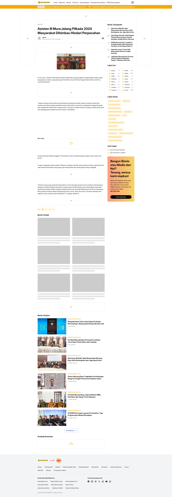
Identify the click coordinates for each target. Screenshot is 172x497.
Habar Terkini (69, 484)
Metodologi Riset (84, 467)
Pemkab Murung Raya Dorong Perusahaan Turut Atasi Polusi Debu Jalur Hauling (86, 7)
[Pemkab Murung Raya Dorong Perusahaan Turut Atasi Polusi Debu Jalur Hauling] (52, 345)
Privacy (126, 467)
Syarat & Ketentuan (116, 467)
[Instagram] (92, 481)
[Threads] (96, 481)
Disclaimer (104, 467)
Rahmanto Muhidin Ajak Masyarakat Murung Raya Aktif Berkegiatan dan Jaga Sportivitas (85, 359)
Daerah (68, 2)
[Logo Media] (43, 460)
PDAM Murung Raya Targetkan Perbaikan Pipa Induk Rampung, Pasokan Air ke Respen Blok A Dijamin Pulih (122, 44)
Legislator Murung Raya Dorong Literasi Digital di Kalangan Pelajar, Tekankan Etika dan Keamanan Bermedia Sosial (122, 58)
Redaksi (57, 467)
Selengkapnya (70, 430)
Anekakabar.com (43, 481)
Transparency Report (60, 470)
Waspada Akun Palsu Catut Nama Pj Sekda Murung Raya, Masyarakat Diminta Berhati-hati (86, 323)
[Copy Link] (53, 209)
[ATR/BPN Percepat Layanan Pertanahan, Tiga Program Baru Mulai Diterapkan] (52, 418)
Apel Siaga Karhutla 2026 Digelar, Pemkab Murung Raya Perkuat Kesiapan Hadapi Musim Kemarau (122, 37)
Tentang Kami (49, 467)
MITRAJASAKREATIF (47, 492)
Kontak (40, 467)
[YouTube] (106, 481)
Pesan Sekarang (121, 197)
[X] (46, 209)
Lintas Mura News (43, 484)
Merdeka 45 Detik (57, 488)
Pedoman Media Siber (69, 467)
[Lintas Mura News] (44, 2)
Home (55, 2)
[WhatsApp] (39, 209)
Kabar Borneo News (43, 488)
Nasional (62, 2)
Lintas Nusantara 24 (71, 481)
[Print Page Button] (103, 38)
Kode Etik (40, 470)
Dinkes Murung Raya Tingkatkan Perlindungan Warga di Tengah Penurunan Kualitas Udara (86, 377)
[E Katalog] (52, 460)
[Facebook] (42, 209)
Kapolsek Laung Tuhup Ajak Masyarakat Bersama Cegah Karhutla (121, 51)
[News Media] (58, 460)
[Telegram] (49, 209)
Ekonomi (75, 2)
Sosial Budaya (84, 2)
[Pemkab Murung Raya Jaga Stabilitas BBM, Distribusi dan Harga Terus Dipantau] (52, 399)
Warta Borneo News (57, 484)
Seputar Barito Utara (56, 481)
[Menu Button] (132, 2)
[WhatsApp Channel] (110, 481)
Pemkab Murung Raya (98, 2)
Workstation (95, 467)
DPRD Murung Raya (113, 2)
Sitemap (48, 470)
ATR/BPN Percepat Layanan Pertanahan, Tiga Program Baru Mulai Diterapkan (85, 414)
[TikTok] (103, 481)
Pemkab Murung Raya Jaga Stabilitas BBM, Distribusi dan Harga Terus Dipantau (84, 396)
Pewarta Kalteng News (72, 488)
